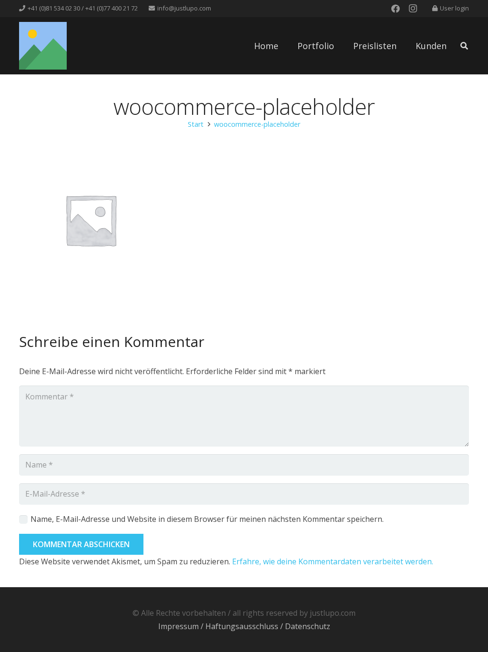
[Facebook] (395, 8)
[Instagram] (412, 8)
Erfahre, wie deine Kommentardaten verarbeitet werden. (332, 561)
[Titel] (43, 46)
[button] (464, 46)
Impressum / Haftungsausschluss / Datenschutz (244, 626)
